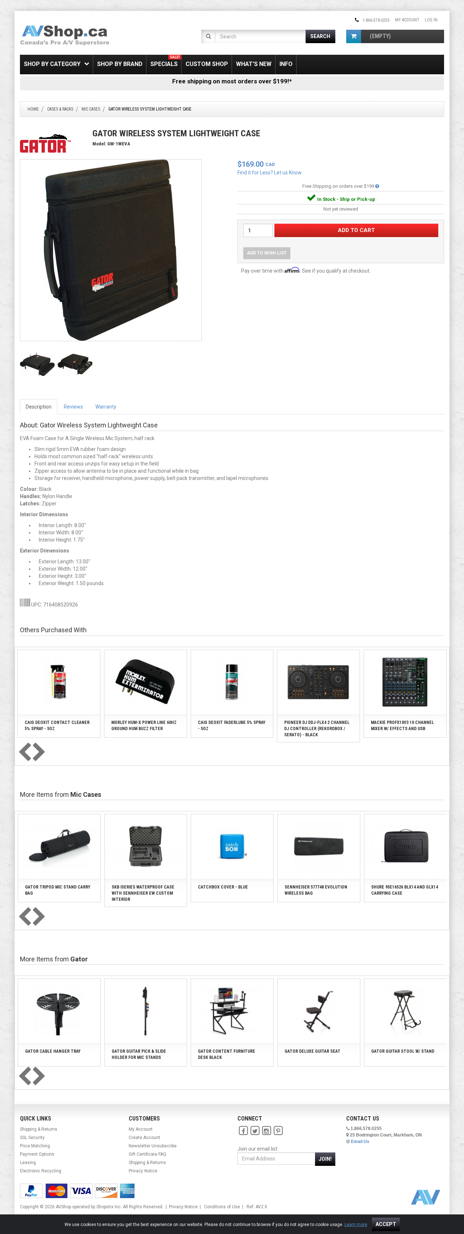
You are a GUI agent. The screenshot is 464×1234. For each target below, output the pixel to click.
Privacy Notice (143, 1170)
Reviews (73, 407)
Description (38, 407)
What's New (254, 64)
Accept (386, 1224)
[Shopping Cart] (353, 36)
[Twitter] (255, 1131)
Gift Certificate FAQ (147, 1154)
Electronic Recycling (40, 1170)
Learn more (355, 1224)
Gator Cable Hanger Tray (52, 1051)
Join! (325, 1159)
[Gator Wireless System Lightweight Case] (111, 250)
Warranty (105, 407)
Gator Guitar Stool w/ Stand (402, 1051)
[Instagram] (266, 1131)
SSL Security (32, 1137)
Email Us (360, 1141)
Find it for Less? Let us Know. (269, 172)
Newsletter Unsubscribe (153, 1145)
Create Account (144, 1137)
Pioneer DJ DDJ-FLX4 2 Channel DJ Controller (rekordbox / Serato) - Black (316, 728)
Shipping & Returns (38, 1129)
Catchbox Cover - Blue (223, 887)
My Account (407, 19)
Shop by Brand (119, 64)
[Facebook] (243, 1131)
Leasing (28, 1162)
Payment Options (37, 1154)
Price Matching (35, 1145)
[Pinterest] (278, 1131)
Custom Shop (207, 64)
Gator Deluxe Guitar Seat (312, 1051)
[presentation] (24, 752)
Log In (431, 19)
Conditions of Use (222, 1206)
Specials (165, 61)
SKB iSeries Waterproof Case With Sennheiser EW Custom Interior (143, 893)
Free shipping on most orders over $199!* (232, 81)
